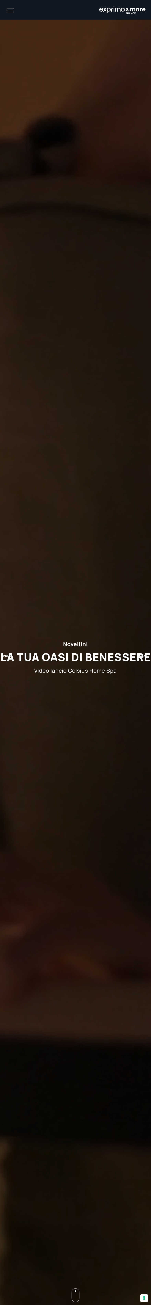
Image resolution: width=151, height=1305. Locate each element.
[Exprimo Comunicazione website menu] (10, 10)
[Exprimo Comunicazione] (122, 10)
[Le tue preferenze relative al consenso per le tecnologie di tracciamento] (144, 1298)
